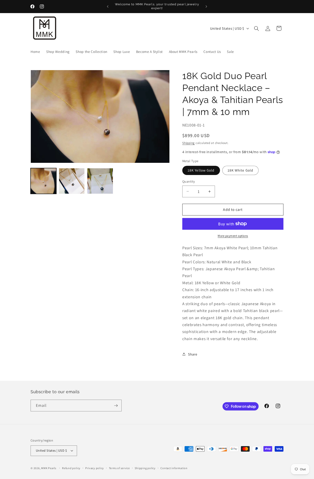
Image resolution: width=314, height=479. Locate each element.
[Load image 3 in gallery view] (100, 181)
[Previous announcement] (108, 6)
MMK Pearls (48, 468)
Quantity (188, 181)
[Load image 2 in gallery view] (72, 181)
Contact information (174, 468)
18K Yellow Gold (201, 170)
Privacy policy (94, 468)
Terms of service (119, 468)
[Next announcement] (206, 6)
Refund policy (71, 468)
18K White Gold (240, 170)
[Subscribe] (115, 406)
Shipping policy (145, 468)
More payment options (233, 236)
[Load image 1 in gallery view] (43, 181)
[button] (256, 28)
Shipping (188, 143)
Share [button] (192, 354)
